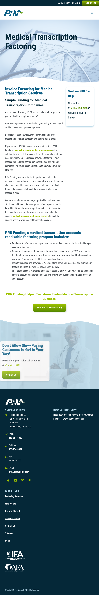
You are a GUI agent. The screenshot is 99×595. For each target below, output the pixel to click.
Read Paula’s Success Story (49, 307)
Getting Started (12, 511)
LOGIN (77, 3)
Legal (7, 540)
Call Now (65, 3)
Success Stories (12, 518)
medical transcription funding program (31, 216)
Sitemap (9, 533)
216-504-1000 (12, 364)
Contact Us (11, 374)
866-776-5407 (15, 449)
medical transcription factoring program (33, 150)
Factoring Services (14, 496)
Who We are (10, 503)
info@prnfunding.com (19, 471)
